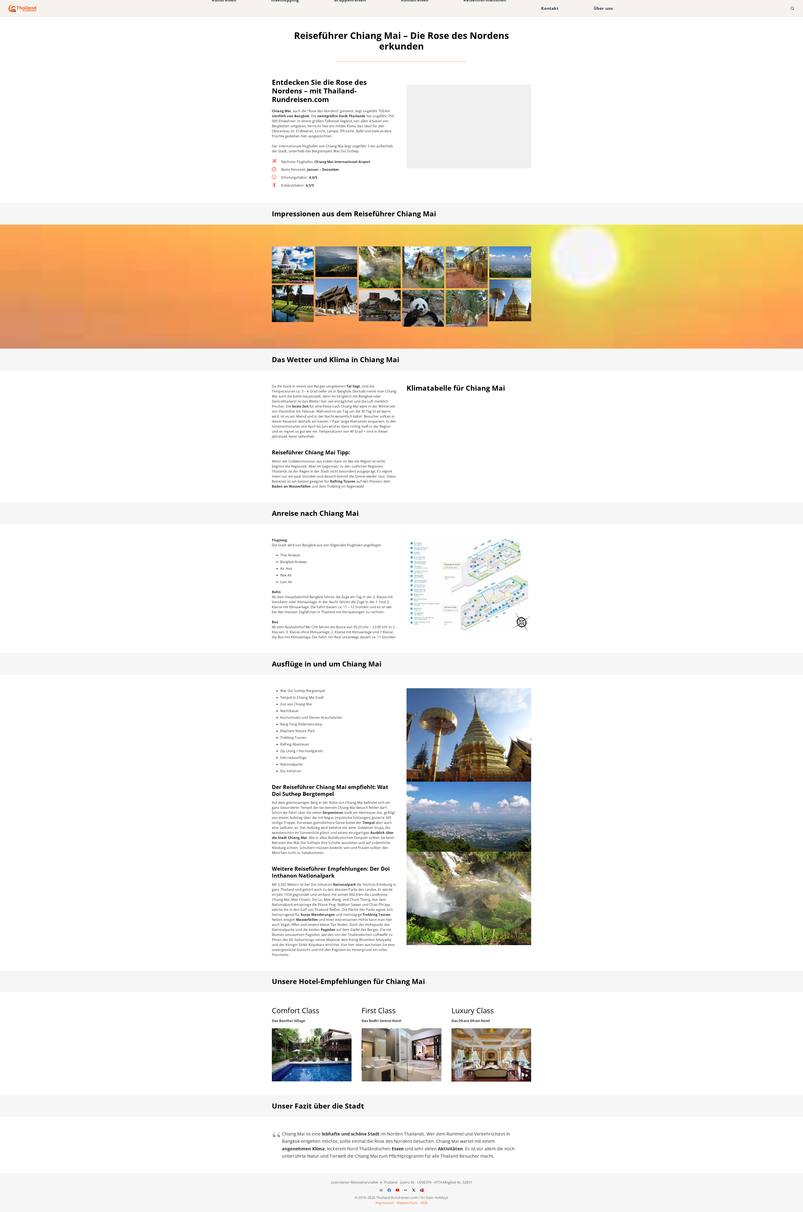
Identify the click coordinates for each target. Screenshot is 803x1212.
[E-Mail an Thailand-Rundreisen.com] (381, 1190)
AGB (424, 1203)
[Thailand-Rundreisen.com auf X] (413, 1190)
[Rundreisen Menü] (210, 8)
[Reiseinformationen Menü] (461, 8)
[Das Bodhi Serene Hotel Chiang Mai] (401, 1054)
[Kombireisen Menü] (399, 8)
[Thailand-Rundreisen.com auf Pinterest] (422, 1190)
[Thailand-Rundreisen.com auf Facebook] (389, 1190)
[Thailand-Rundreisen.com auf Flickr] (405, 1190)
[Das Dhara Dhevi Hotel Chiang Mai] (491, 1055)
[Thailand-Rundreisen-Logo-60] (22, 8)
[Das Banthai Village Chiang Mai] (312, 1054)
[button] (792, 8)
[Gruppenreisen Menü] (332, 8)
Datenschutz (407, 1203)
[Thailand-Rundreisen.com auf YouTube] (397, 1190)
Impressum (385, 1203)
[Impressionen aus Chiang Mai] (293, 264)
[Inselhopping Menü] (269, 8)
